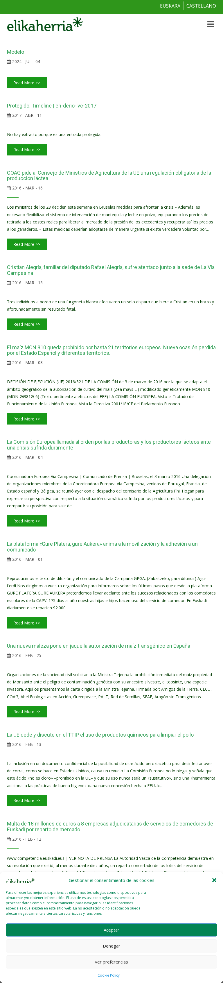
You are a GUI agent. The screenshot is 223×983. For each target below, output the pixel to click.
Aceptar (111, 930)
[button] (214, 880)
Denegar (111, 946)
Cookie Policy (109, 975)
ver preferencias (111, 962)
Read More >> (26, 82)
